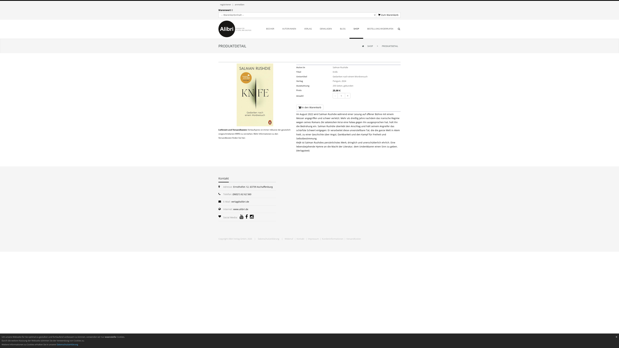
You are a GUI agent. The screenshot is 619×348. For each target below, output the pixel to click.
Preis (298, 90)
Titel (298, 71)
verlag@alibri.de (240, 201)
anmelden (239, 4)
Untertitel (301, 76)
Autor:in (300, 67)
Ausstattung (302, 85)
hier (243, 137)
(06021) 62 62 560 (242, 194)
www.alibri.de (240, 209)
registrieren (225, 4)
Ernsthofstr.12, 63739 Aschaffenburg (253, 186)
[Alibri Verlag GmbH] (239, 28)
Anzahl (300, 95)
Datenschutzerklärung (268, 238)
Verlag (299, 81)
